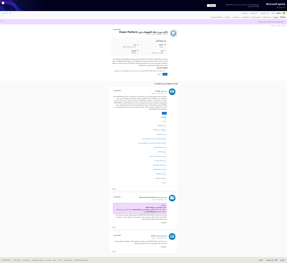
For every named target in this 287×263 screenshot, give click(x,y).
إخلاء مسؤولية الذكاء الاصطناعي (81, 260)
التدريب (278, 25)
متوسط (161, 47)
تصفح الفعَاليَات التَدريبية (150, 211)
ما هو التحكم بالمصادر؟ (160, 160)
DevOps (134, 53)
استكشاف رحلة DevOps (159, 130)
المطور (161, 53)
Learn (283, 25)
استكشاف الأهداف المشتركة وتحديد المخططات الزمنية (152, 143)
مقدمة (164, 121)
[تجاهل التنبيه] (3, 3)
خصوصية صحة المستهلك (38, 260)
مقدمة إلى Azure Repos (159, 169)
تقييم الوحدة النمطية (161, 178)
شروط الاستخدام (26, 260)
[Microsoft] (284, 13)
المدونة (60, 260)
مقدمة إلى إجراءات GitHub (159, 236)
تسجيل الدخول (5, 13)
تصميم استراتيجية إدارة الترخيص (158, 156)
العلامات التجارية (16, 260)
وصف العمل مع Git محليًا (159, 165)
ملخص (164, 182)
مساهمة (54, 260)
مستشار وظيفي (155, 53)
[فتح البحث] (10, 13)
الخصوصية (48, 260)
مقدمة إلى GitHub (161, 174)
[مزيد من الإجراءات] (3, 26)
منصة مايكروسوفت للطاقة (129, 47)
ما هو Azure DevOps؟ (160, 147)
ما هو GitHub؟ (162, 152)
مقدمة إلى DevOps (161, 91)
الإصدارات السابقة (68, 260)
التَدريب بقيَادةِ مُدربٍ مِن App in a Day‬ (143, 209)
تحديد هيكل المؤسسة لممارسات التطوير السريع (154, 138)
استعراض (273, 25)
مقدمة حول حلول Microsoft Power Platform (153, 197)
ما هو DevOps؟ (162, 125)
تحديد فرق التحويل (161, 134)
